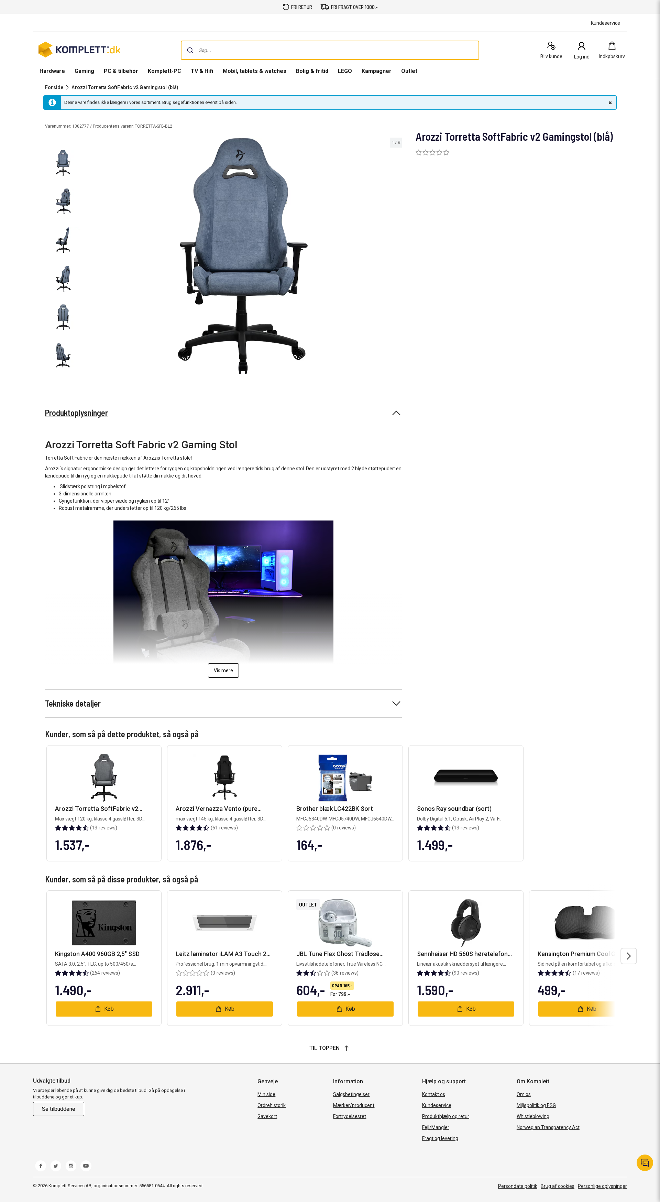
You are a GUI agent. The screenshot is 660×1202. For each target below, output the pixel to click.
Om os (524, 1094)
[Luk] (609, 102)
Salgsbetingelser (351, 1094)
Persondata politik (517, 1186)
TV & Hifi (202, 71)
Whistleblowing (533, 1116)
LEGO (345, 71)
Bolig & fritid (312, 71)
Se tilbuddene (58, 1109)
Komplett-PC (164, 71)
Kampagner (377, 71)
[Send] (190, 50)
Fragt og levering (440, 1138)
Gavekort (267, 1116)
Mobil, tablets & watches (254, 71)
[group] (243, 256)
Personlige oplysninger (602, 1186)
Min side (266, 1094)
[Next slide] (395, 257)
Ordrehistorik (271, 1105)
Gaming (84, 71)
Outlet (409, 71)
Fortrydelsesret (349, 1116)
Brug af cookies (557, 1186)
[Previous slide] (89, 257)
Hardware (52, 71)
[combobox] (330, 50)
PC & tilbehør (121, 71)
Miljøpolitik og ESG (536, 1105)
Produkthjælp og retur (445, 1116)
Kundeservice (436, 1105)
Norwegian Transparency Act (548, 1127)
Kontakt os (433, 1094)
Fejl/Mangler (435, 1127)
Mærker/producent (353, 1105)
